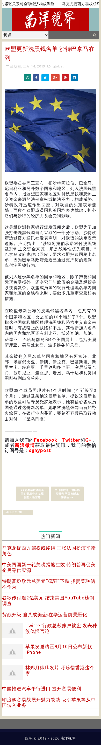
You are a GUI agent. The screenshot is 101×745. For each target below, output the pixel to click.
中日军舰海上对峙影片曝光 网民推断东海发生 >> (67, 494)
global (58, 66)
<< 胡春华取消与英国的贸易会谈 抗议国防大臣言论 (32, 494)
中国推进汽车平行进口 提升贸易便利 (41, 688)
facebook (13, 512)
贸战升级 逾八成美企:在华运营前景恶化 (44, 614)
